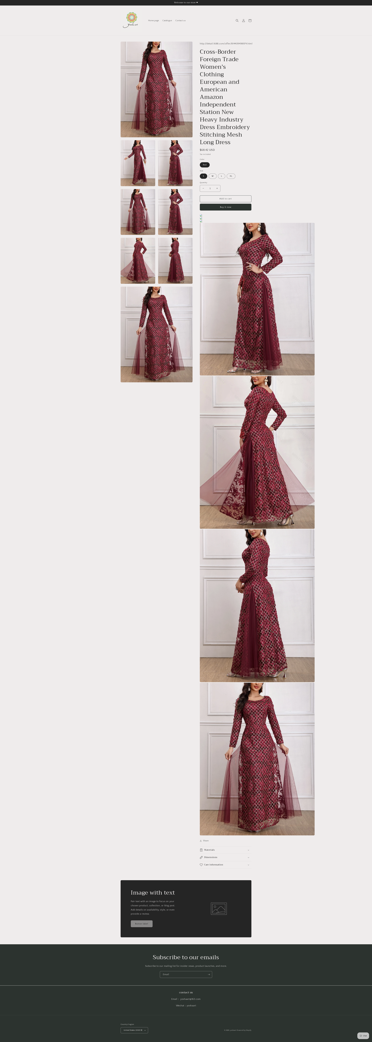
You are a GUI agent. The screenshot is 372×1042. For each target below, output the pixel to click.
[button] (237, 20)
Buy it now (225, 207)
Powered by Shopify (244, 1030)
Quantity (203, 183)
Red (205, 165)
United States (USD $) (133, 1030)
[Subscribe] (209, 974)
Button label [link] (141, 924)
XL (231, 176)
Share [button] (206, 841)
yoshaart (233, 1030)
